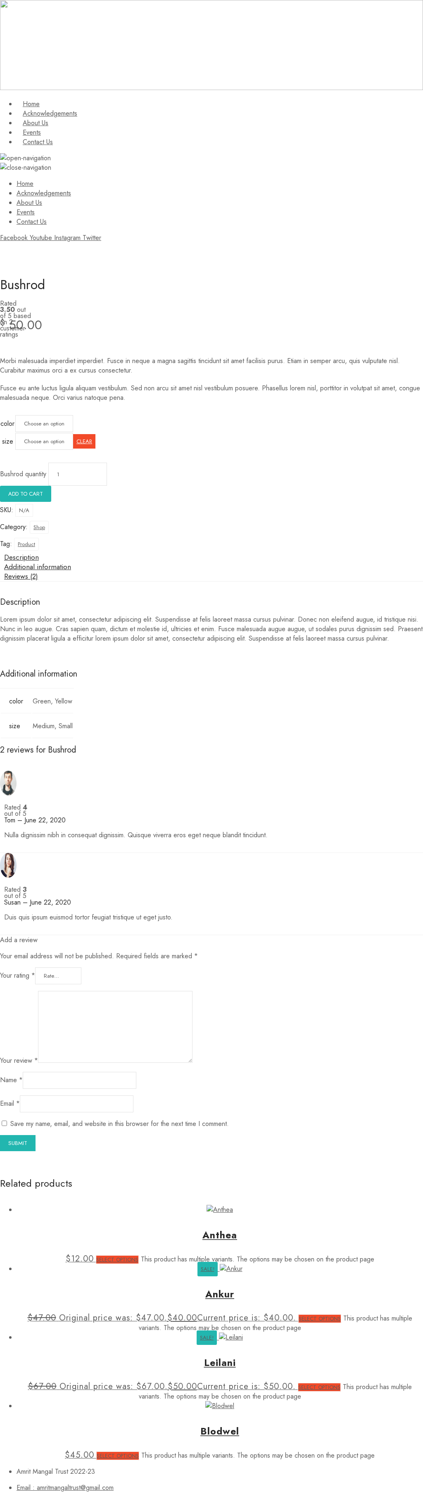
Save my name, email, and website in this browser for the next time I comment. (119, 1123)
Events (32, 132)
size (7, 441)
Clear (84, 441)
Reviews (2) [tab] (21, 576)
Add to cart (25, 494)
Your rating (17, 975)
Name (11, 1080)
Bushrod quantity (23, 474)
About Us (35, 123)
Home (31, 104)
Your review (19, 1060)
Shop (39, 527)
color (7, 423)
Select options (117, 1260)
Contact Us (38, 142)
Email (10, 1103)
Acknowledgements (50, 113)
